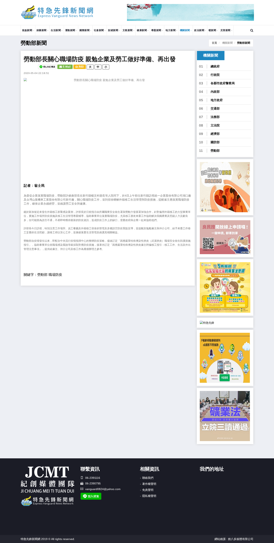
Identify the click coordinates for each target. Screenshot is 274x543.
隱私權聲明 (149, 495)
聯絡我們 (147, 477)
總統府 (215, 66)
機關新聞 (185, 30)
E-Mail (66, 66)
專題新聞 (156, 30)
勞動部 (215, 150)
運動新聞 (70, 30)
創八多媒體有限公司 (240, 539)
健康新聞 (142, 30)
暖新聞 (212, 30)
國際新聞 (84, 30)
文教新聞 (128, 30)
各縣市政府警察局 (223, 83)
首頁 (214, 42)
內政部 (215, 91)
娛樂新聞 (42, 30)
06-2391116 (92, 477)
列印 (81, 66)
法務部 (215, 117)
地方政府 (217, 100)
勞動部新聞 (243, 42)
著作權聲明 (149, 483)
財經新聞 (113, 30)
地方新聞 (170, 30)
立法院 (215, 125)
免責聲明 (147, 489)
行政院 (215, 74)
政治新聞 (199, 30)
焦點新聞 (27, 30)
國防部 (215, 142)
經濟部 (215, 133)
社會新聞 (99, 30)
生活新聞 (56, 30)
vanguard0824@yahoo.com (103, 489)
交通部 (215, 108)
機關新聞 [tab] (210, 55)
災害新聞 (225, 30)
